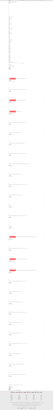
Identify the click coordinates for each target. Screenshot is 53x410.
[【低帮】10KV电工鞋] (9, 88)
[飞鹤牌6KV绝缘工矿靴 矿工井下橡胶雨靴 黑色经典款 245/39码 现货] (12, 286)
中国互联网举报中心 (30, 408)
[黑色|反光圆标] (9, 142)
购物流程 (11, 396)
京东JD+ (41, 400)
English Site (40, 402)
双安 (9, 16)
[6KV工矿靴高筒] (9, 110)
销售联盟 (28, 402)
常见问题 (11, 398)
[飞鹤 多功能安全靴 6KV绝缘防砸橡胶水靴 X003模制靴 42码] (12, 73)
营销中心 (21, 402)
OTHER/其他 (10, 32)
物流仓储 (9, 56)
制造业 (9, 50)
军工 (9, 54)
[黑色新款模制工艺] (9, 204)
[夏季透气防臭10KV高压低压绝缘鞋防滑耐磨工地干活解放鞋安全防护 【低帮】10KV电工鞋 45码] (12, 179)
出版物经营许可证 (22, 404)
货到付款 (13, 66)
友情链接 (26, 402)
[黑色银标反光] (9, 77)
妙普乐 (9, 38)
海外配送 (19, 399)
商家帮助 (19, 402)
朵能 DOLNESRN (10, 33)
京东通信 (41, 399)
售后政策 (34, 396)
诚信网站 (26, 408)
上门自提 (19, 396)
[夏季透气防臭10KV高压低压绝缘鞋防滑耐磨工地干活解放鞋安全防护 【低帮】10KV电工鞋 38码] (12, 148)
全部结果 (9, 1)
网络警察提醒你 (22, 408)
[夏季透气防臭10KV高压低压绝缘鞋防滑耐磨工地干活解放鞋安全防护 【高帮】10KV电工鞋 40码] (12, 338)
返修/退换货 (34, 398)
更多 (9, 46)
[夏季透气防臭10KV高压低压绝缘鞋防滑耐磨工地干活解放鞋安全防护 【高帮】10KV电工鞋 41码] (12, 243)
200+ (9, 113)
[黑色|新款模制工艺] (9, 363)
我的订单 (25, 0)
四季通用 (9, 45)
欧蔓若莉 (9, 37)
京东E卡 (41, 398)
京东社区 (30, 402)
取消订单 (34, 399)
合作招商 (17, 402)
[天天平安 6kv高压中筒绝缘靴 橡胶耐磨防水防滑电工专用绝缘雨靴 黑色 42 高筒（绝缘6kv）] (12, 369)
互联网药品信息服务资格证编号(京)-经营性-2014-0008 (29, 403)
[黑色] (9, 373)
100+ (9, 80)
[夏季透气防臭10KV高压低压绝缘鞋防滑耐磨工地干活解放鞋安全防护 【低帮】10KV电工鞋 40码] (12, 117)
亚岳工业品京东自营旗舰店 (11, 102)
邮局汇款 (26, 398)
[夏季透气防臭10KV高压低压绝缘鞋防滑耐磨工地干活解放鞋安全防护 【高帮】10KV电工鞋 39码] (12, 210)
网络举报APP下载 (34, 408)
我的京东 (28, 0)
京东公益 (37, 402)
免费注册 (23, 0)
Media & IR (43, 402)
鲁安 (9, 25)
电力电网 (9, 52)
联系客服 (11, 400)
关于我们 (10, 402)
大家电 (11, 399)
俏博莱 (9, 34)
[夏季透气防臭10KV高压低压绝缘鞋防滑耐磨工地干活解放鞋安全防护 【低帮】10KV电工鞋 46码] (12, 307)
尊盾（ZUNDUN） (10, 23)
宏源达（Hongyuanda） (11, 28)
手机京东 (43, 0)
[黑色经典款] (9, 173)
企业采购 (34, 0)
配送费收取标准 (19, 398)
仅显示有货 (10, 67)
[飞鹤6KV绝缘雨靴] (12, 200)
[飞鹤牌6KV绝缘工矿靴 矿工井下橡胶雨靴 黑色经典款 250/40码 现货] (12, 317)
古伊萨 (9, 36)
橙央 (9, 26)
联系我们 (12, 402)
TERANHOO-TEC (10, 39)
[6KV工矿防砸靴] (9, 235)
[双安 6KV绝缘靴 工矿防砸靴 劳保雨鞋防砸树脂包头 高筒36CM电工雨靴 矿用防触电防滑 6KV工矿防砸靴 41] (12, 231)
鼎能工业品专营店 (10, 376)
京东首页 (10, 0)
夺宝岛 (41, 396)
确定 (23, 63)
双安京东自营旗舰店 (11, 239)
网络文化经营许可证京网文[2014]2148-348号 (29, 404)
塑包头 (9, 59)
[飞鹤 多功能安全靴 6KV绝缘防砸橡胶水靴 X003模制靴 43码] (12, 253)
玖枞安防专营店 (10, 91)
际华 (9, 30)
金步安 (9, 27)
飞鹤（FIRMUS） (10, 24)
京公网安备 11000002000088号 (16, 403)
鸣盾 (9, 21)
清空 (22, 63)
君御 (9, 17)
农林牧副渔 (10, 48)
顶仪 (9, 19)
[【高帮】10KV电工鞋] (9, 247)
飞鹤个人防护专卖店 (11, 134)
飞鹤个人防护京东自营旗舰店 (11, 261)
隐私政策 (35, 402)
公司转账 (26, 399)
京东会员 (31, 0)
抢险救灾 (9, 55)
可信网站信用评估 (18, 408)
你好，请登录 (20, 0)
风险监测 (33, 402)
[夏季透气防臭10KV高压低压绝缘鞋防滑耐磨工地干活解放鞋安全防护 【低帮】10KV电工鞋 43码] (12, 84)
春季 (9, 44)
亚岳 (9, 35)
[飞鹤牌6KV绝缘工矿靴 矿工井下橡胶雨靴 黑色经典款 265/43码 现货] (12, 127)
